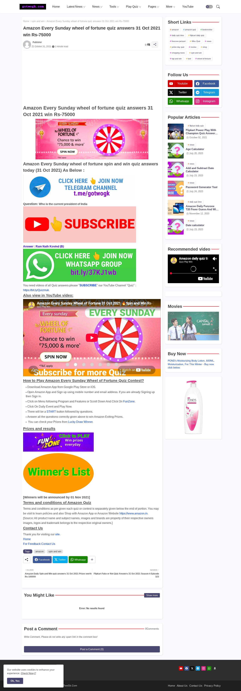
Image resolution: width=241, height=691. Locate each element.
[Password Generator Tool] (176, 189)
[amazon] (215, 668)
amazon (39, 551)
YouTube (188, 6)
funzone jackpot (178, 41)
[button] (209, 6)
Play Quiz (132, 6)
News (96, 6)
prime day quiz (178, 47)
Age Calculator (195, 149)
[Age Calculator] (176, 150)
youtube (182, 83)
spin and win (38, 21)
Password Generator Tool (201, 187)
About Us (182, 685)
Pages (152, 6)
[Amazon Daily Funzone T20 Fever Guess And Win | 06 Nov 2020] (176, 208)
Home (56, 6)
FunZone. (129, 401)
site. (57, 534)
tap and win (177, 59)
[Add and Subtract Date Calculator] (176, 170)
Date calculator (195, 225)
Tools (112, 6)
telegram (209, 92)
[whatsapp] (209, 668)
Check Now (27, 673)
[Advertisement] (92, 75)
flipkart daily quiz (197, 35)
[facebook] (186, 668)
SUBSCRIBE (88, 285)
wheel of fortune (204, 59)
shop (205, 47)
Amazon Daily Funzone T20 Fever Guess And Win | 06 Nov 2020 (202, 208)
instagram (209, 101)
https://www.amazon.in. (133, 513)
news (209, 41)
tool (189, 59)
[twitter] (192, 668)
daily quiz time (178, 35)
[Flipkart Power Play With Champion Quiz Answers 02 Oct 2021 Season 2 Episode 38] (176, 131)
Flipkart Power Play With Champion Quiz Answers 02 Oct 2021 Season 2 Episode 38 (201, 132)
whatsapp (182, 101)
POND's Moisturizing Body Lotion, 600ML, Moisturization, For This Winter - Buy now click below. (191, 364)
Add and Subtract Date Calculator (200, 170)
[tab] (56, 6)
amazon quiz (190, 30)
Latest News (74, 6)
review (193, 47)
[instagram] (203, 668)
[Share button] (92, 559)
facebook (209, 83)
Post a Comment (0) (92, 649)
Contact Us (195, 685)
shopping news (178, 53)
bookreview (207, 30)
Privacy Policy (212, 685)
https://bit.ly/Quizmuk (36, 290)
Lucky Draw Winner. (80, 421)
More (169, 6)
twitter (182, 92)
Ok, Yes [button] (15, 680)
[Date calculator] (176, 227)
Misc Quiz (196, 41)
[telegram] (198, 668)
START (51, 411)
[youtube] (181, 668)
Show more (152, 595)
